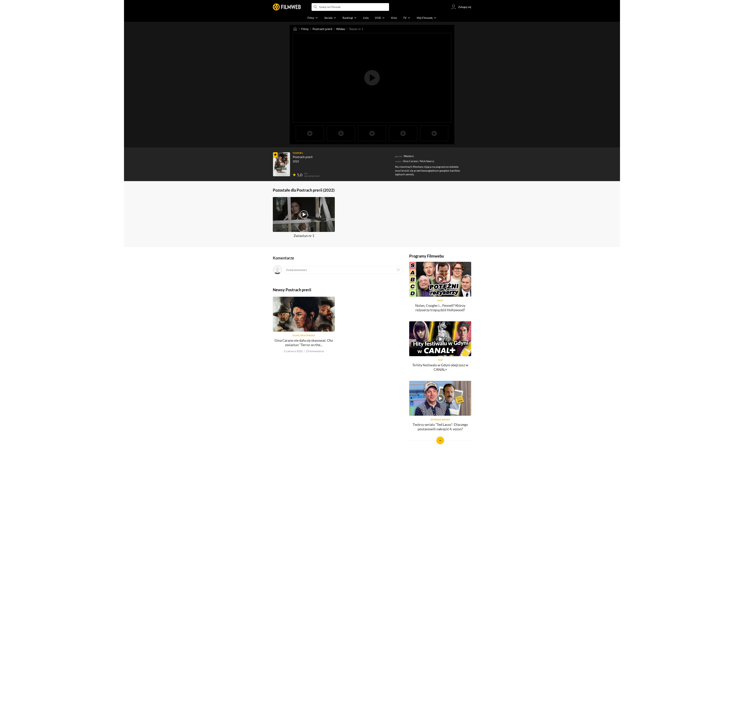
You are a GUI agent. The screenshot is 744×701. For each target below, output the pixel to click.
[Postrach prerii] (281, 164)
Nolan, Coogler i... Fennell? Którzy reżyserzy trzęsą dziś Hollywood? (440, 307)
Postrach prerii (322, 29)
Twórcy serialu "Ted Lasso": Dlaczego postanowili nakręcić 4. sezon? (440, 426)
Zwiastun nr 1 (304, 235)
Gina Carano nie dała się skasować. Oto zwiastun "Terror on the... (304, 342)
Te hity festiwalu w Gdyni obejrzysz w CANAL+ (440, 367)
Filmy (305, 29)
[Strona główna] (295, 29)
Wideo (340, 29)
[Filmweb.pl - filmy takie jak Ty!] (287, 6)
